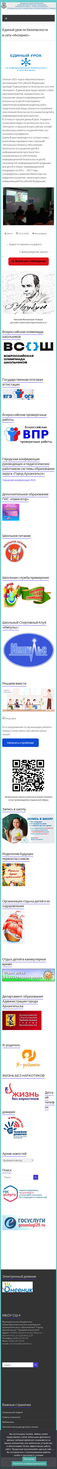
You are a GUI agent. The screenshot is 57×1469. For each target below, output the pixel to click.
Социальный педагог (12, 1412)
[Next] (48, 206)
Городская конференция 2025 (19, 480)
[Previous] (8, 206)
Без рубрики (41, 233)
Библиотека (8, 1422)
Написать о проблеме (20, 742)
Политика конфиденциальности (29, 1463)
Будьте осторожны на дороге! (24, 244)
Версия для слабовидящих (30, 261)
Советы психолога (11, 1417)
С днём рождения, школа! (35, 251)
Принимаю (29, 1459)
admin (10, 233)
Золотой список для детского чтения (20, 1426)
